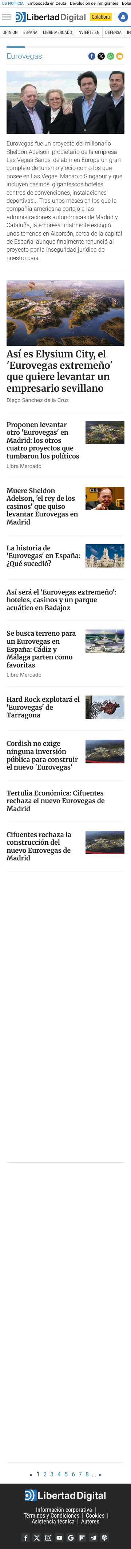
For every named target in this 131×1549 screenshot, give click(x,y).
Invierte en (88, 32)
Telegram (93, 1537)
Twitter (36, 1537)
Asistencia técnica (53, 1521)
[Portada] (51, 17)
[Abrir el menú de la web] (8, 17)
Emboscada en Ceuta (46, 3)
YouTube (59, 1537)
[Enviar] (110, 56)
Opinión (10, 32)
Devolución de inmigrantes (94, 3)
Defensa (113, 32)
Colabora (101, 17)
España (30, 32)
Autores (90, 1521)
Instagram (48, 1537)
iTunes (104, 1537)
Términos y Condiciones (51, 1515)
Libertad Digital (65, 1495)
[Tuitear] (101, 56)
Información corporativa (64, 1509)
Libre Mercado (57, 32)
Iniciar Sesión (123, 17)
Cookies (95, 1515)
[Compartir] (92, 56)
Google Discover (70, 1537)
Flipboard (82, 1537)
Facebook (25, 1537)
